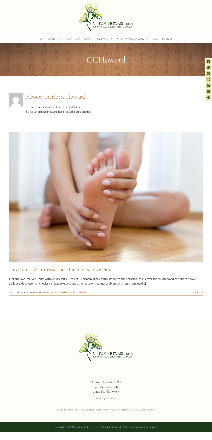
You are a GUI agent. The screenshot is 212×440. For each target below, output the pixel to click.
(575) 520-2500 (106, 398)
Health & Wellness (61, 292)
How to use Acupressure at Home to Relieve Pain (60, 269)
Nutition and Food (78, 292)
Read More (198, 292)
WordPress (149, 410)
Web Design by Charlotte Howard (140, 426)
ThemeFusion (102, 410)
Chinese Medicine (45, 292)
